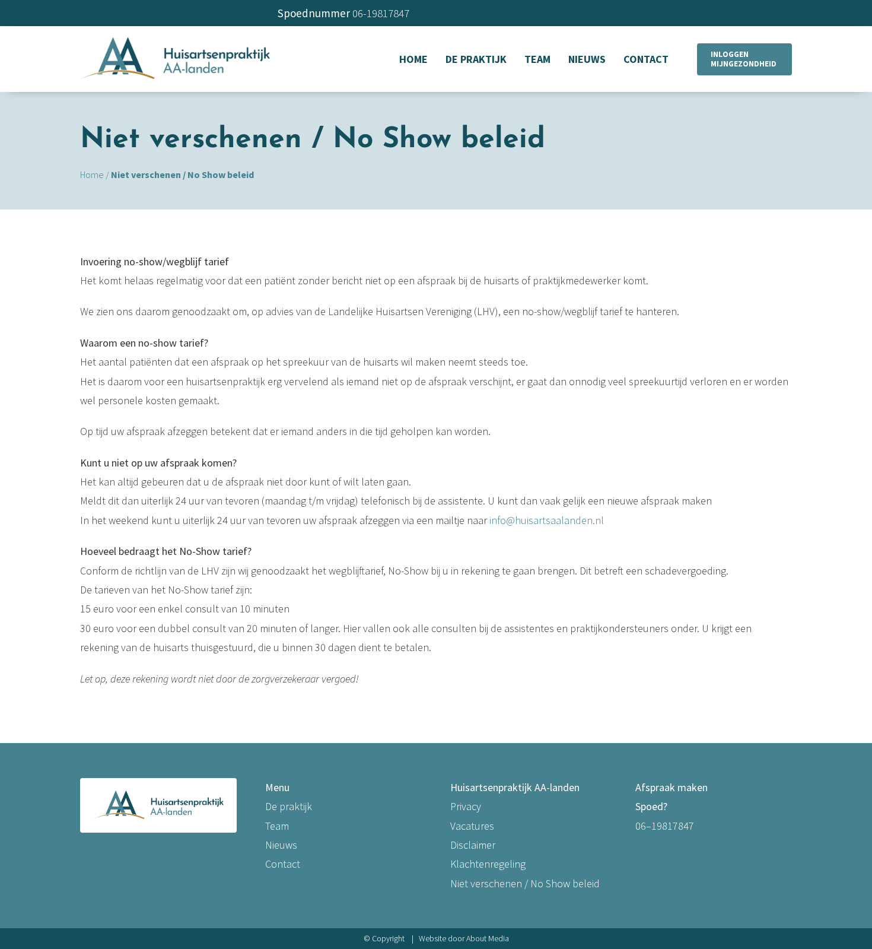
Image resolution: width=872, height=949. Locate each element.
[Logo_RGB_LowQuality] (175, 37)
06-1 (362, 13)
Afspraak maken (671, 787)
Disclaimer (472, 845)
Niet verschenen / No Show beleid (525, 883)
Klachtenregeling (488, 864)
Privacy (465, 806)
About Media (487, 938)
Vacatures (472, 826)
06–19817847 (664, 826)
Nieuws (281, 845)
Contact (282, 864)
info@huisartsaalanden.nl (546, 520)
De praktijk (288, 806)
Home (92, 174)
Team (277, 826)
